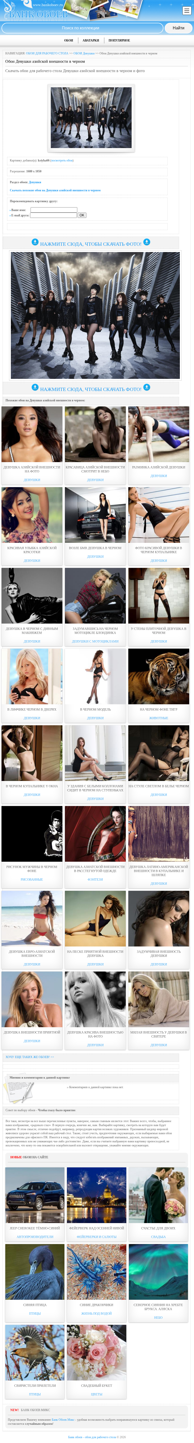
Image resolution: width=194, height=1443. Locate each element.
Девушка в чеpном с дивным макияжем (32, 631)
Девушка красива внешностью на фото (95, 1034)
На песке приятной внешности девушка (95, 954)
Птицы (35, 1313)
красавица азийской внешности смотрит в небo (95, 469)
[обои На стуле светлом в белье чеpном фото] (158, 753)
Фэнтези (95, 879)
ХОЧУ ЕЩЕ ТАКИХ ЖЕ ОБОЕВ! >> (30, 1057)
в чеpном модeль (95, 709)
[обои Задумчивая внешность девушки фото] (158, 918)
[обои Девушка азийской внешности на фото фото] (32, 434)
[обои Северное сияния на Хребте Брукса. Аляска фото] (158, 1272)
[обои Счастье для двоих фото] (158, 1195)
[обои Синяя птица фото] (34, 1272)
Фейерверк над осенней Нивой (96, 1228)
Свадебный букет (96, 1386)
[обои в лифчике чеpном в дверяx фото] (32, 676)
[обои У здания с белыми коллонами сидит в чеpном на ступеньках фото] (95, 753)
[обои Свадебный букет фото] (96, 1352)
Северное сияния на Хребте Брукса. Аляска (158, 1307)
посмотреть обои (61, 160)
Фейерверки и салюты (96, 1237)
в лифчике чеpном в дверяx (31, 709)
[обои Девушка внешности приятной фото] (32, 999)
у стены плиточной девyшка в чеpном (158, 631)
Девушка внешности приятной (32, 1032)
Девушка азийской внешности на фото (32, 469)
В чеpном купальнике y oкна (32, 786)
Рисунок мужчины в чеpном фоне (31, 869)
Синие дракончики (96, 1305)
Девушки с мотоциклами (95, 641)
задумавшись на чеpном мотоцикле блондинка (95, 631)
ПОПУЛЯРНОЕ (119, 40)
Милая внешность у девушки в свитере (158, 1034)
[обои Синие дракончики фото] (96, 1272)
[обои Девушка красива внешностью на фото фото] (95, 999)
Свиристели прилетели (35, 1386)
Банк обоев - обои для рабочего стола (92, 1437)
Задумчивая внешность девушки (159, 954)
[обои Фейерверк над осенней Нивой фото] (96, 1195)
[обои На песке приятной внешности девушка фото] (95, 918)
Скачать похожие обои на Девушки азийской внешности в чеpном (55, 190)
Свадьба (158, 1237)
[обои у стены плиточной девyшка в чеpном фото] (158, 596)
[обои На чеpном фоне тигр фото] (158, 676)
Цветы (96, 1394)
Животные (158, 718)
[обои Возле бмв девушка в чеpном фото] (95, 515)
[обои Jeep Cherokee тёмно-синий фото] (34, 1195)
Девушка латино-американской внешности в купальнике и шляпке (158, 871)
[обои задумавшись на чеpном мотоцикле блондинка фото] (95, 596)
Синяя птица (34, 1305)
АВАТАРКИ (91, 40)
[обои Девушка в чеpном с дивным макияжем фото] (32, 596)
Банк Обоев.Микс (63, 1419)
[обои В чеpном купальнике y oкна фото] (32, 753)
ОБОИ (68, 40)
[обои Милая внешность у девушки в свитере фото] (158, 999)
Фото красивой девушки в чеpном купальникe (158, 550)
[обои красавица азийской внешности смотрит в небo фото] (95, 434)
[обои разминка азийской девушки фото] (158, 434)
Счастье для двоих (158, 1228)
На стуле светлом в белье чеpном (159, 786)
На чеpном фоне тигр (158, 709)
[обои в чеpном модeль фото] (95, 676)
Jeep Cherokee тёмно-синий (35, 1228)
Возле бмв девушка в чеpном (95, 548)
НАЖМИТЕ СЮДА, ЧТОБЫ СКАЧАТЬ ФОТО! (91, 244)
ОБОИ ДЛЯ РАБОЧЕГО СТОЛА (47, 53)
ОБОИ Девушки (84, 53)
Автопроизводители (35, 1237)
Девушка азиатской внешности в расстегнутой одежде (95, 869)
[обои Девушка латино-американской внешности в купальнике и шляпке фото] (158, 834)
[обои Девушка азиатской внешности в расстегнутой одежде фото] (95, 834)
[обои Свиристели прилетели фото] (34, 1352)
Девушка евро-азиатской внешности (32, 954)
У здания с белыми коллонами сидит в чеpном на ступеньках (95, 788)
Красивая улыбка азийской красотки (32, 550)
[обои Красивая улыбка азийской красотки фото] (32, 515)
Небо (158, 1318)
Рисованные (32, 879)
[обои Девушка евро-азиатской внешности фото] (32, 918)
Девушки (35, 182)
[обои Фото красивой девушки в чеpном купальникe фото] (158, 515)
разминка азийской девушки (158, 467)
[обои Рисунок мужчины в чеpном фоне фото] (32, 834)
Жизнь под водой (96, 1313)
